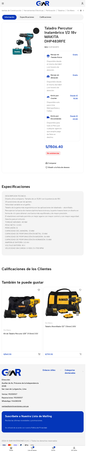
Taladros (61, 10)
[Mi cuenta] (82, 3)
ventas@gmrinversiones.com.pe (15, 406)
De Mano (70, 10)
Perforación (50, 10)
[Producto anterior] (78, 10)
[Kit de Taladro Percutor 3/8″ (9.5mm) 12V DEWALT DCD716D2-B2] (22, 307)
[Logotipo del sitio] (42, 3)
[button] (39, 354)
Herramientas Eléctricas (34, 10)
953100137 (12, 394)
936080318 (16, 401)
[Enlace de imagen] (11, 372)
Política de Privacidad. (39, 428)
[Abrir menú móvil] (3, 3)
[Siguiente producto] (83, 10)
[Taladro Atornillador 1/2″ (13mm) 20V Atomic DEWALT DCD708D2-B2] (63, 303)
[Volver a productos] (80, 10)
